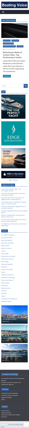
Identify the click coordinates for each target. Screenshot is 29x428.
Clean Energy (4, 253)
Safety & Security (5, 288)
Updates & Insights (6, 301)
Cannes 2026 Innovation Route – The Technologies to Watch (14, 318)
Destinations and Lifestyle (8, 256)
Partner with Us (5, 410)
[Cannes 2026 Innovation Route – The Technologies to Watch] (14, 314)
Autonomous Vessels (6, 237)
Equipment (4, 267)
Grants (3, 272)
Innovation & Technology (9, 46)
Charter (3, 251)
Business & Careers (6, 248)
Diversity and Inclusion (7, 259)
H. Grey (13, 49)
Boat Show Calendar (6, 240)
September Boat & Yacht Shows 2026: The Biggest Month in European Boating (14, 356)
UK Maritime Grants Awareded (9, 393)
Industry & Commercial (7, 275)
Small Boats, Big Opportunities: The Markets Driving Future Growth (13, 337)
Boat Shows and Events (7, 243)
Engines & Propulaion (8, 43)
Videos (3, 399)
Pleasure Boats (5, 283)
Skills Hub (4, 293)
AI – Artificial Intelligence (8, 235)
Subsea (3, 296)
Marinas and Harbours (7, 280)
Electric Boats (15, 40)
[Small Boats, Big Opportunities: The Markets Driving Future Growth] (14, 334)
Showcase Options (6, 413)
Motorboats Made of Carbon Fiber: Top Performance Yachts (12, 55)
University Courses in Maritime (9, 395)
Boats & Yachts (7, 40)
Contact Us (4, 417)
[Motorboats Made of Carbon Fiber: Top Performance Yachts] (14, 30)
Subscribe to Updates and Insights (10, 415)
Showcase (4, 291)
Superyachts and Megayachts (9, 299)
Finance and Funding (7, 269)
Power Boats (20, 46)
